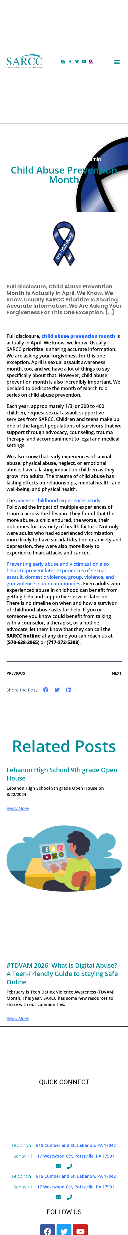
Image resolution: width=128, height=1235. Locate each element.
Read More (18, 808)
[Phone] (69, 1166)
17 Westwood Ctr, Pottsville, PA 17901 (75, 1156)
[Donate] (91, 61)
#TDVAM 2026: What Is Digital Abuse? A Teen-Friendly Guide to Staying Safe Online (62, 973)
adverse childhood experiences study (58, 500)
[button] (117, 61)
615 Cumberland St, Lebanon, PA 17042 (76, 1145)
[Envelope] (58, 1166)
